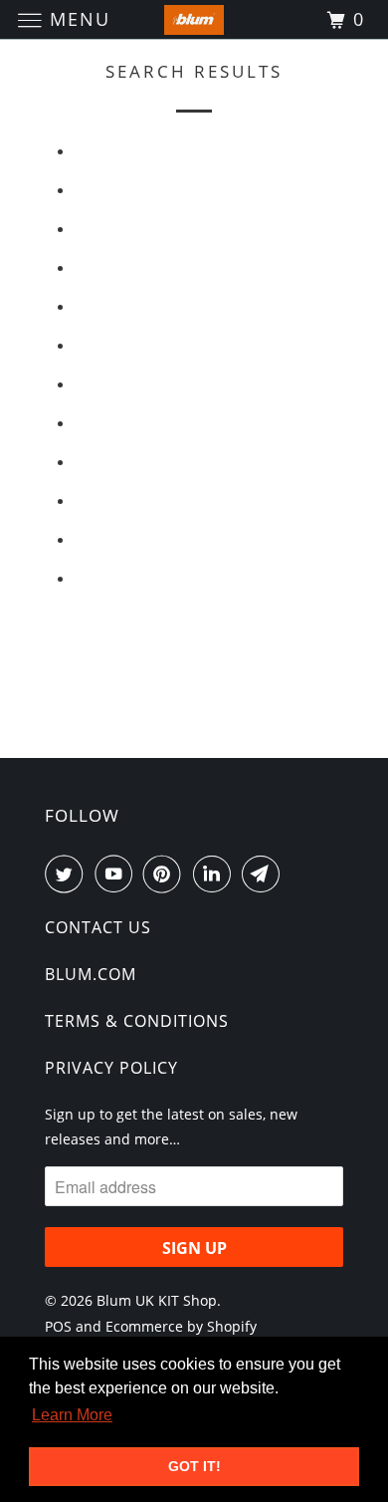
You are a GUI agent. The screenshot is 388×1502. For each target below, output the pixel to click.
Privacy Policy (111, 1068)
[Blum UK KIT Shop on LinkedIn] (216, 873)
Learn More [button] (72, 1414)
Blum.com (90, 974)
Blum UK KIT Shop (157, 1300)
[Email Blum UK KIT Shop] (265, 873)
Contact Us (98, 927)
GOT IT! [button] (194, 1466)
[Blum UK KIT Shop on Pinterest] (166, 873)
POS (58, 1326)
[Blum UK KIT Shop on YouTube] (117, 873)
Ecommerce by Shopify (181, 1326)
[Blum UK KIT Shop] (194, 19)
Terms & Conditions (137, 1021)
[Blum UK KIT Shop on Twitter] (68, 873)
